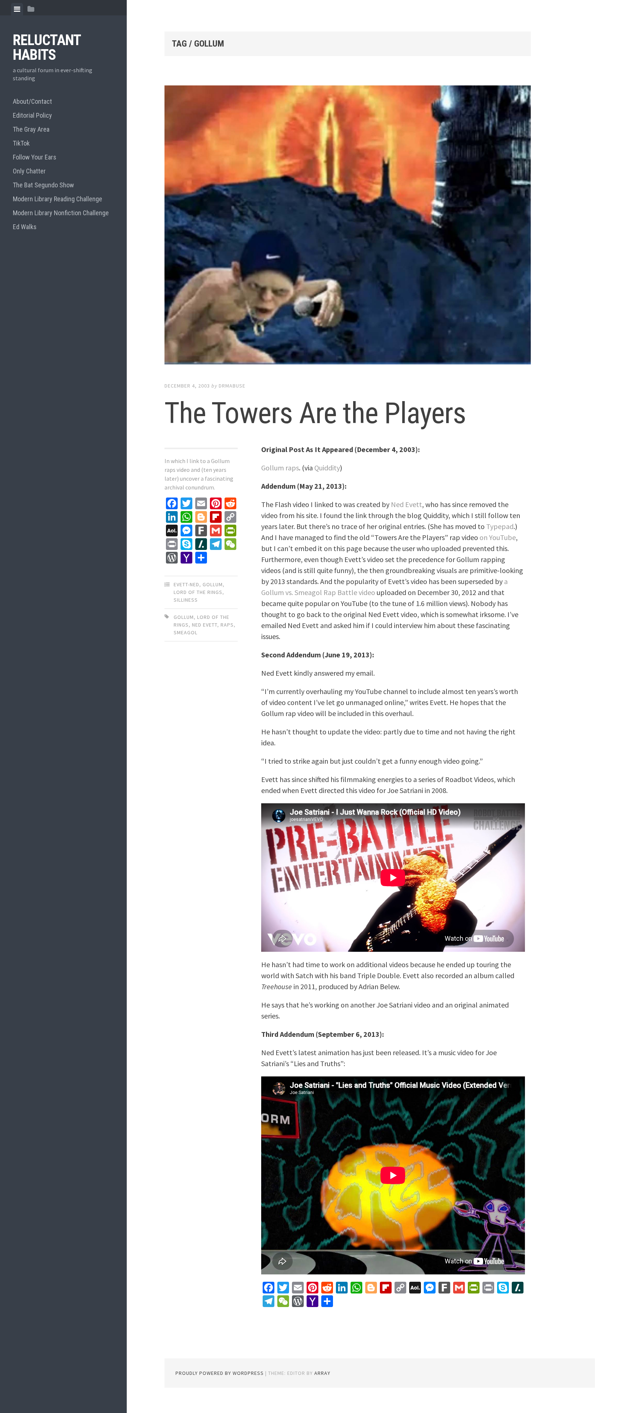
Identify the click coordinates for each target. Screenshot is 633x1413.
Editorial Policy (32, 115)
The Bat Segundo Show (43, 185)
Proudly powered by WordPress (219, 1373)
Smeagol (185, 632)
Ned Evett (204, 624)
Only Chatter (29, 171)
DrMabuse (232, 385)
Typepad (500, 526)
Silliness (186, 600)
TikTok (21, 143)
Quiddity (327, 467)
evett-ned (186, 584)
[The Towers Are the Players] (347, 226)
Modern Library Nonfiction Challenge (61, 213)
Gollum (213, 584)
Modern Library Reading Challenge (57, 199)
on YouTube (498, 537)
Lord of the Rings (198, 592)
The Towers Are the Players (315, 413)
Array (322, 1373)
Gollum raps (280, 467)
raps (227, 624)
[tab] (17, 9)
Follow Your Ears (34, 157)
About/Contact (32, 101)
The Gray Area (31, 129)
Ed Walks (25, 227)
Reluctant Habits (47, 47)
